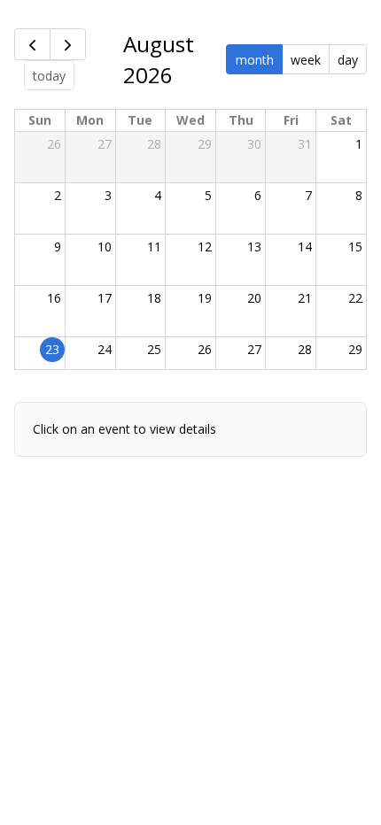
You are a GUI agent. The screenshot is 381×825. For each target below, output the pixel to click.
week (306, 59)
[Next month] (68, 44)
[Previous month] (32, 44)
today (49, 75)
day (348, 59)
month (255, 59)
